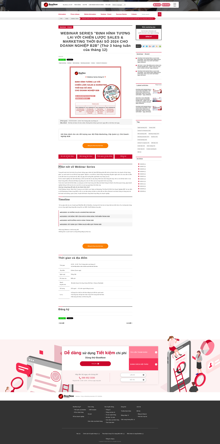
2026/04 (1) (143, 171)
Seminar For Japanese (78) (143, 142)
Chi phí (90, 414)
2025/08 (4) (143, 191)
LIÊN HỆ (132, 375)
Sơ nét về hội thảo (67, 156)
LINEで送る (62, 59)
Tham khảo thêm (110, 422)
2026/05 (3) (143, 169)
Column (134, 14)
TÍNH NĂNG (77, 4)
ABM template (92, 409)
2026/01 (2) (143, 179)
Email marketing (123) (142, 139)
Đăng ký (123, 156)
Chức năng (91, 406)
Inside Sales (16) (141, 145)
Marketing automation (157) (143, 136)
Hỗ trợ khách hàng (78, 412)
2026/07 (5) (143, 166)
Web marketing (76, 63)
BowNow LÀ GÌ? (67, 4)
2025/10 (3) (143, 186)
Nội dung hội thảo (86, 156)
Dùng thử (123, 406)
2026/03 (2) (143, 174)
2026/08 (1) (143, 164)
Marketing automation (85, 63)
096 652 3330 (88, 377)
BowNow (69, 63)
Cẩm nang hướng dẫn (127, 419)
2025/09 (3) (143, 188)
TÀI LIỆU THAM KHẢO (138, 352)
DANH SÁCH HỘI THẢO (139, 364)
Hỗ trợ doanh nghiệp (78, 416)
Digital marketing (62, 63)
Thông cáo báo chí (110, 412)
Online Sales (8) (141, 148)
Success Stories (121, 14)
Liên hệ (139, 406)
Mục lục (79, 433)
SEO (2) (139, 151)
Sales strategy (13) (151, 145)
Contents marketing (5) (151, 148)
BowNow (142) (154, 136)
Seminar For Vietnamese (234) (144, 130)
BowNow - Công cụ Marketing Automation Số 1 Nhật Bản (89, 396)
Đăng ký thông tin (142, 414)
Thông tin (108, 409)
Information (62, 14)
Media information (90, 14)
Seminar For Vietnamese (101, 63)
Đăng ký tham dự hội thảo (95, 145)
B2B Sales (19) (154, 142)
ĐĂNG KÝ (149, 36)
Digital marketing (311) (142, 127)
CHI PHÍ (85, 4)
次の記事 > (129, 323)
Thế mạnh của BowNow (80, 409)
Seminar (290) (152, 127)
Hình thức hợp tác (142, 416)
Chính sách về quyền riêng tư (90, 433)
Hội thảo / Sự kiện (110, 417)
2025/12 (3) (143, 181)
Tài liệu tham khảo (126, 411)
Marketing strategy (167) (154, 133)
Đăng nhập (124, 415)
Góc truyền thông (109, 406)
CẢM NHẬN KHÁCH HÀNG (96, 4)
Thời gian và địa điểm (104, 156)
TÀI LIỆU (108, 4)
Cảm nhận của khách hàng (95, 421)
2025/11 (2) (142, 184)
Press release (75, 14)
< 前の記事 (61, 323)
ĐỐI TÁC (132, 379)
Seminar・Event (106, 14)
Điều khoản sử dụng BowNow (134, 433)
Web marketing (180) (142, 133)
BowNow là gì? (77, 406)
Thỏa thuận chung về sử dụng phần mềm (112, 433)
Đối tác (138, 411)
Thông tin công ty (110, 438)
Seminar (93, 63)
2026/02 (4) (143, 176)
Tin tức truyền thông (111, 414)
